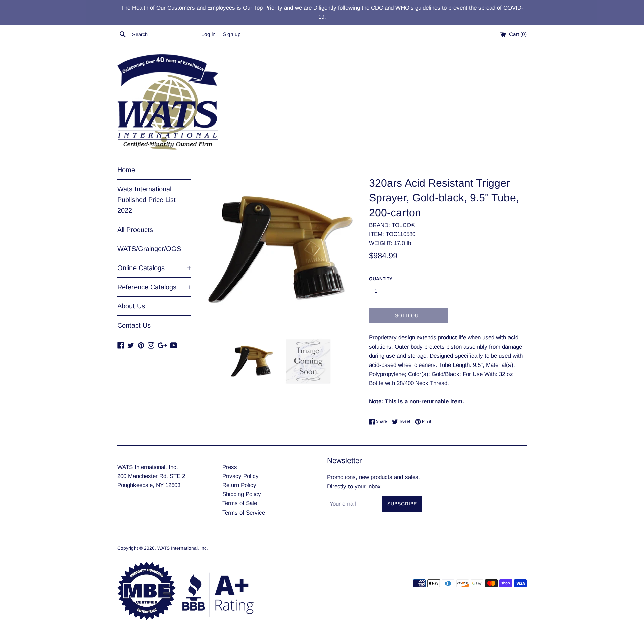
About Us (131, 306)
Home (126, 170)
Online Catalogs (154, 268)
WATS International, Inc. (182, 548)
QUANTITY (380, 278)
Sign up (232, 34)
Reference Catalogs (154, 287)
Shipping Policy (241, 494)
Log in (208, 34)
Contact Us (134, 325)
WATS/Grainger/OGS (149, 248)
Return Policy (239, 485)
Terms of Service (243, 512)
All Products (135, 229)
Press (229, 467)
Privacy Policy (240, 476)
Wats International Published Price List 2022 (146, 199)
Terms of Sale (239, 503)
